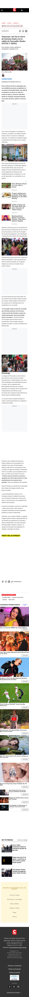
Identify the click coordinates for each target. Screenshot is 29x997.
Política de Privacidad (14, 969)
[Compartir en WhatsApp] (26, 31)
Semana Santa (11, 599)
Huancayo (5, 31)
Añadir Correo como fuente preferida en (12, 26)
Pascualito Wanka (6, 597)
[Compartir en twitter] (23, 31)
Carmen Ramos (7, 79)
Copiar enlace (17, 581)
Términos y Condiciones (14, 965)
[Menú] (2, 10)
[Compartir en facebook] (20, 31)
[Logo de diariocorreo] (14, 10)
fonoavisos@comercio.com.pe (17, 947)
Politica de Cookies (14, 972)
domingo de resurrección (17, 597)
